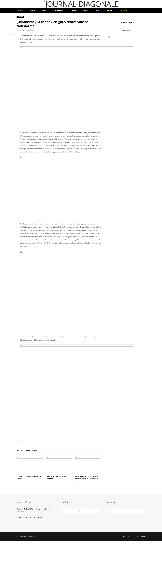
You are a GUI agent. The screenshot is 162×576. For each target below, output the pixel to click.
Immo (74, 10)
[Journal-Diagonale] (81, 4)
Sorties (86, 10)
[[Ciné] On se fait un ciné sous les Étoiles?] (30, 465)
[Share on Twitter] (13, 43)
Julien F (21, 30)
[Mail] (13, 55)
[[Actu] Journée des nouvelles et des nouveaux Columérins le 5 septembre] (88, 465)
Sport (44, 10)
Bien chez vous (59, 10)
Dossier (20, 10)
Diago (123, 30)
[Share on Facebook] (13, 37)
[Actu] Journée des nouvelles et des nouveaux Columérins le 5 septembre (87, 478)
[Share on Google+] (31, 440)
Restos (32, 10)
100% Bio (109, 10)
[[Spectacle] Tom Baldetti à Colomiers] (59, 465)
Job (97, 10)
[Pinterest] (13, 49)
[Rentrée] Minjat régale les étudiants (29, 517)
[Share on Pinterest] (35, 440)
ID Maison (123, 10)
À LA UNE (20, 17)
